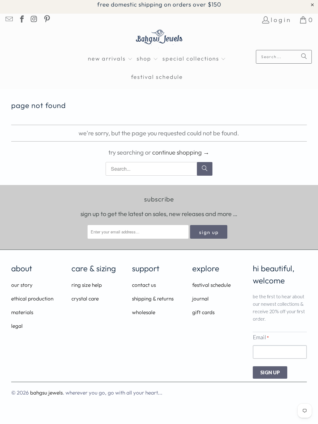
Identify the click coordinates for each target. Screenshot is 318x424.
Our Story (22, 285)
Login (281, 20)
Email (261, 337)
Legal (17, 326)
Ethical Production (32, 298)
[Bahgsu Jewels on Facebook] (21, 20)
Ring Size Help (86, 285)
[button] (110, 59)
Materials (22, 312)
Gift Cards (203, 312)
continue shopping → (180, 152)
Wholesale (143, 312)
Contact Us (144, 285)
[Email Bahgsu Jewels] (9, 20)
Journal (200, 298)
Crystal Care (85, 298)
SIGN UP (270, 372)
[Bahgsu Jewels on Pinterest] (46, 20)
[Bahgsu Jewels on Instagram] (34, 20)
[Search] (304, 57)
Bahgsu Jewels (46, 392)
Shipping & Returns (153, 298)
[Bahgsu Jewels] (159, 39)
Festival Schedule (211, 285)
